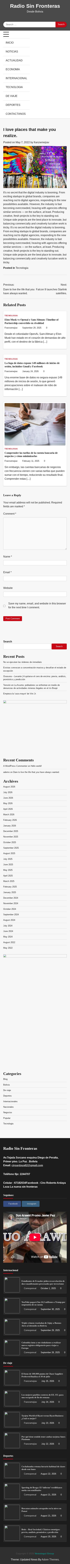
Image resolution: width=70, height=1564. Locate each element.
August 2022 (9, 942)
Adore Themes (50, 1559)
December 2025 (10, 831)
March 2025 (8, 881)
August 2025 (9, 853)
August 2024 (9, 920)
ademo (6, 772)
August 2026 (9, 786)
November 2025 (10, 836)
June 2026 (8, 798)
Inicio (10, 42)
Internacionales (10, 1101)
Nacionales (8, 1107)
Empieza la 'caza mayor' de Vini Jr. (19, 693)
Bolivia (6, 1085)
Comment (9, 513)
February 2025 (10, 886)
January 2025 (9, 892)
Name (7, 556)
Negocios (7, 1112)
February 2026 (10, 820)
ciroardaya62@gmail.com (27, 1165)
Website (8, 588)
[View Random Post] (64, 74)
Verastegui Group (44, 1553)
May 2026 (8, 803)
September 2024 (11, 914)
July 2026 (7, 792)
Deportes (13, 105)
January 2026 (9, 825)
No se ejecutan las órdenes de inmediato (22, 662)
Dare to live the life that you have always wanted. (36, 772)
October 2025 (9, 842)
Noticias (12, 51)
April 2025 (8, 875)
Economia (13, 69)
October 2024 (9, 909)
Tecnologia (14, 87)
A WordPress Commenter (15, 766)
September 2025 (11, 848)
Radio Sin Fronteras (35, 6)
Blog (5, 1079)
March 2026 (8, 814)
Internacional (16, 78)
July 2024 (7, 925)
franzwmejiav (41, 142)
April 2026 (8, 809)
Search (7, 641)
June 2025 (8, 864)
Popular (6, 1118)
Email (7, 572)
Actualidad (14, 60)
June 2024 (8, 931)
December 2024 (10, 898)
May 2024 (8, 936)
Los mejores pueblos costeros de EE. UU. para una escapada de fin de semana (42, 1396)
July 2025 (7, 859)
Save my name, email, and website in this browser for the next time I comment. (37, 605)
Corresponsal (30, 1288)
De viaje (11, 96)
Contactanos (16, 113)
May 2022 (8, 948)
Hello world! (36, 766)
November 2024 (10, 903)
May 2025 (8, 870)
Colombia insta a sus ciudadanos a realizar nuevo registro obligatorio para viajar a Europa (41, 1345)
